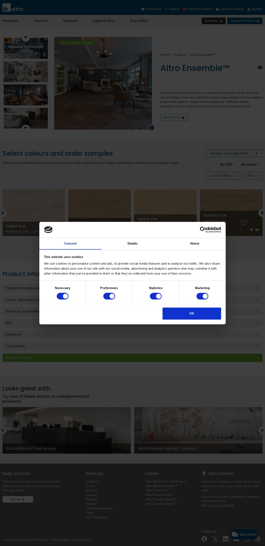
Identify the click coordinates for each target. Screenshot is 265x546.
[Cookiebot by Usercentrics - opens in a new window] (203, 230)
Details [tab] (133, 243)
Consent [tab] (70, 243)
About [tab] (194, 243)
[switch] (109, 296)
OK (191, 313)
